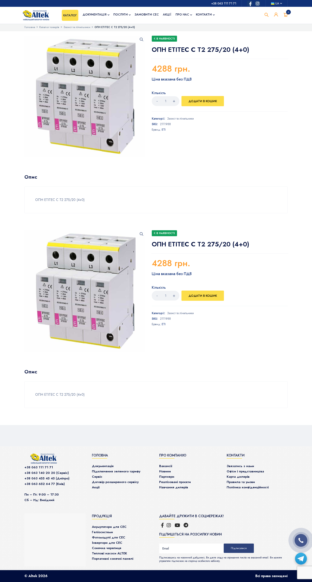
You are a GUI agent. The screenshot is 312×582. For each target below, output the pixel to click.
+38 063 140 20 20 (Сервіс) (46, 472)
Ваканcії (165, 466)
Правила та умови (241, 482)
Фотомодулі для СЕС (108, 537)
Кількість (159, 93)
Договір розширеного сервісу (115, 482)
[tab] (30, 177)
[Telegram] (301, 559)
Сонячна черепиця (106, 548)
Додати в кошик (202, 101)
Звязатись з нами (240, 466)
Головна (29, 27)
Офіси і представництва (245, 471)
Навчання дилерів (173, 487)
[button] (141, 39)
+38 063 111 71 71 (223, 3)
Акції (96, 487)
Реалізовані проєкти (175, 482)
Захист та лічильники (76, 27)
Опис (30, 177)
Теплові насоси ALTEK (109, 553)
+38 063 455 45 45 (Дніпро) (46, 478)
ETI (164, 129)
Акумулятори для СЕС (109, 526)
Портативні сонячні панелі (112, 558)
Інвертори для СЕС (107, 542)
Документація (103, 466)
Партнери (166, 476)
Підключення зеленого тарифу (116, 471)
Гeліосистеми (102, 532)
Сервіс (97, 476)
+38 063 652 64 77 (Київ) (44, 484)
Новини (165, 471)
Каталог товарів (49, 27)
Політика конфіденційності (248, 487)
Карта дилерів (238, 476)
